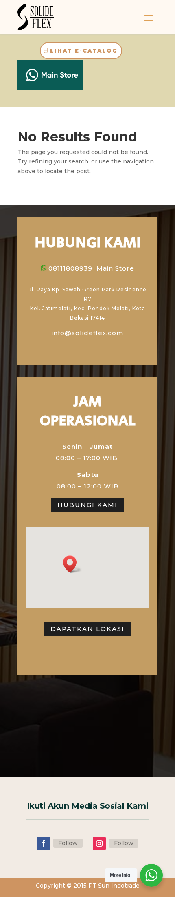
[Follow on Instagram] (99, 843)
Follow (68, 843)
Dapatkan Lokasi (87, 629)
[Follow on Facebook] (43, 843)
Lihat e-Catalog (84, 50)
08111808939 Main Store (91, 268)
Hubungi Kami (87, 505)
